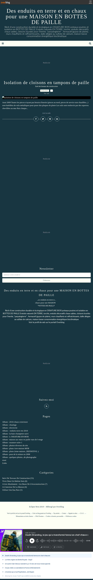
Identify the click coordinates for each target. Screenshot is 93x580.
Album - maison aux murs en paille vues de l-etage (22, 440)
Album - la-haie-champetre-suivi (15, 434)
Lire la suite (46, 113)
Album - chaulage (9, 425)
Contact (64, 513)
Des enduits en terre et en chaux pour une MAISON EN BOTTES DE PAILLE (46, 16)
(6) (14, 487)
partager (46, 547)
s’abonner (33, 547)
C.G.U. (82, 513)
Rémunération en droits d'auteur (24, 516)
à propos (59, 547)
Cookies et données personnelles (54, 516)
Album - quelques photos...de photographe (19, 457)
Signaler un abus (73, 513)
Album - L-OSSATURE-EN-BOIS (15, 437)
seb (43, 322)
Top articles (56, 513)
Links (4, 463)
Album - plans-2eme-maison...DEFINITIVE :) (20, 451)
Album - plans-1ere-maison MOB (15, 448)
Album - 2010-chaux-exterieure (15, 422)
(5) (12, 490)
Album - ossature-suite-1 (12, 442)
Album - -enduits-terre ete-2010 (15, 431)
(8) (14, 481)
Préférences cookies (71, 516)
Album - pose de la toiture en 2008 (16, 454)
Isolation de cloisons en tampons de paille (46, 82)
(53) (18, 478)
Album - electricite (9, 428)
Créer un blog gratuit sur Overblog (41, 513)
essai (4, 460)
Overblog (60, 507)
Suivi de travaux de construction (46, 86)
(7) (24, 484)
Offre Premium (39, 516)
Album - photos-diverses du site (15, 445)
